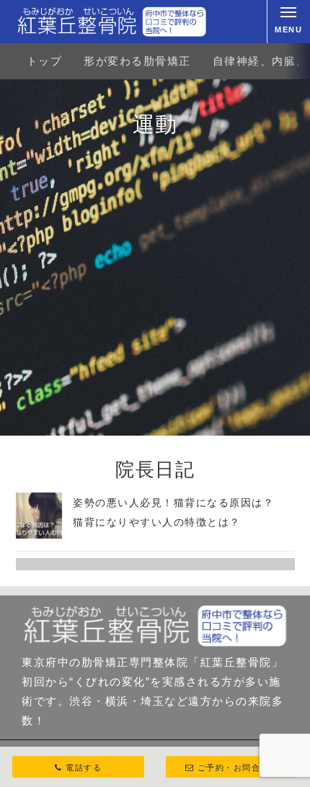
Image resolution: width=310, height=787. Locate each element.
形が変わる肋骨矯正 (137, 61)
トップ (45, 61)
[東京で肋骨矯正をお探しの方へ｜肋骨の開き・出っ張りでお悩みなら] (112, 21)
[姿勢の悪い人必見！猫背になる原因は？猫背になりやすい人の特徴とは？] (39, 535)
